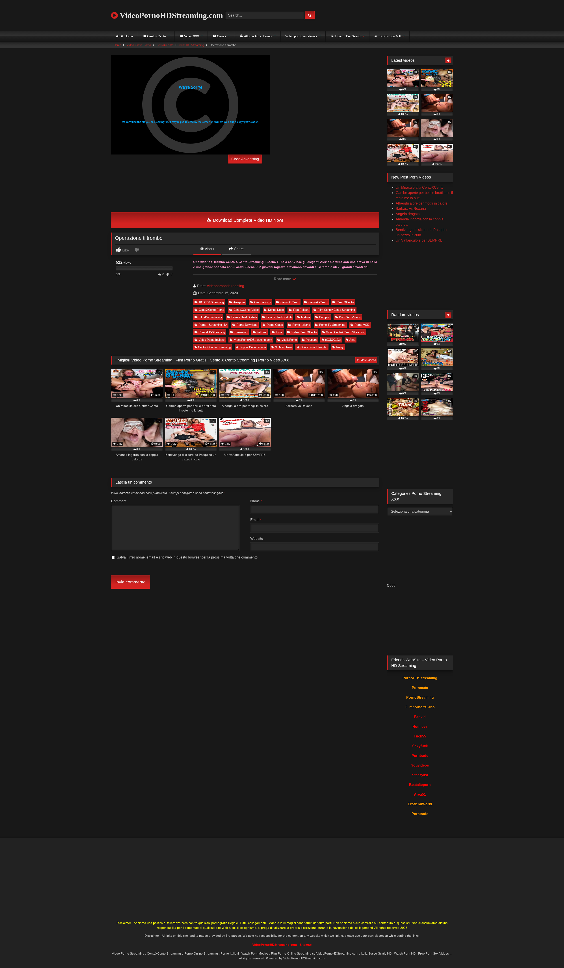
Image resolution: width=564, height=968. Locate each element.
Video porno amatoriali (301, 36)
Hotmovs (420, 726)
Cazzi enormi (262, 302)
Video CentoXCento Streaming (345, 332)
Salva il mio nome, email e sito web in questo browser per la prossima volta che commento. (187, 557)
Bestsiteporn (420, 785)
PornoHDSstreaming (420, 678)
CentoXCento (164, 45)
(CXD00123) (333, 339)
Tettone (261, 332)
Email (256, 520)
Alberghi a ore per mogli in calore (421, 203)
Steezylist (420, 775)
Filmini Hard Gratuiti (279, 317)
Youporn (311, 339)
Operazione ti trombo (314, 347)
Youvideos (420, 765)
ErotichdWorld (420, 804)
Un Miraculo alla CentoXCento (419, 187)
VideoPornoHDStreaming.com (170, 15)
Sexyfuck (420, 746)
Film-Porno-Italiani (210, 317)
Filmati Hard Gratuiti (244, 317)
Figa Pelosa (300, 309)
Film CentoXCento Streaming (336, 309)
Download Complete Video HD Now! (247, 220)
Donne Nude (276, 309)
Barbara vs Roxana (411, 208)
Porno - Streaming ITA (213, 324)
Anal (352, 339)
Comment (118, 501)
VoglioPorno (289, 339)
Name (256, 501)
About (209, 249)
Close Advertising (245, 159)
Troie (279, 332)
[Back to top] (550, 955)
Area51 (420, 794)
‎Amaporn (239, 302)
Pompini (324, 317)
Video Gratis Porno (139, 45)
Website (256, 538)
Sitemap (306, 944)
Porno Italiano (301, 324)
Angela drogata (408, 214)
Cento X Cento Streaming (214, 347)
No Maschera (283, 347)
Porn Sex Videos (350, 317)
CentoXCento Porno (211, 309)
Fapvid (420, 717)
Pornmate (420, 688)
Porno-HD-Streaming (212, 332)
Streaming (240, 332)
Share (238, 249)
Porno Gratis (275, 324)
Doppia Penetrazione (252, 347)
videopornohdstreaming (225, 286)
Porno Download (247, 324)
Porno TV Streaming (332, 324)
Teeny (339, 347)
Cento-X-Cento (317, 302)
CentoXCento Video (246, 309)
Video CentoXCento (304, 332)
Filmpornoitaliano (420, 707)
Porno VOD (362, 324)
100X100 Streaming (191, 45)
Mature (305, 317)
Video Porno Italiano (211, 339)
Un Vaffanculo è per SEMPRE (419, 240)
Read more (283, 279)
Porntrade (420, 756)
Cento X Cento (289, 302)
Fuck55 (420, 736)
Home (117, 45)
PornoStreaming (420, 697)
